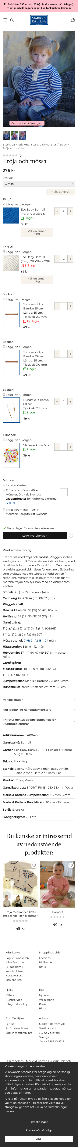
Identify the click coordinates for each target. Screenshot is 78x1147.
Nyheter (44, 995)
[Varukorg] (72, 20)
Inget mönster (16, 485)
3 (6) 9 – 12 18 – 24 (36, 640)
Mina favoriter (15, 962)
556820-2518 (56, 1041)
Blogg (43, 1008)
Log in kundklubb (17, 957)
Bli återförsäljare (17, 1028)
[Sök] (12, 20)
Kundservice (14, 999)
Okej (39, 1138)
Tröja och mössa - (23, 492)
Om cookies (14, 979)
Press (42, 1004)
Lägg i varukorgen (19, 204)
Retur (42, 966)
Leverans (45, 957)
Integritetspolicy (17, 1004)
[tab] (39, 550)
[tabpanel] (39, 625)
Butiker (11, 1023)
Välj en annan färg (37, 232)
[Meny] (5, 20)
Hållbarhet (46, 962)
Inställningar (39, 1121)
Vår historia (46, 999)
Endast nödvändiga (39, 1130)
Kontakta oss (14, 975)
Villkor (11, 503)
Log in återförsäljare (19, 1032)
